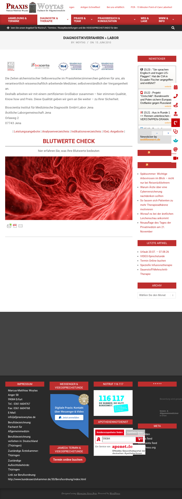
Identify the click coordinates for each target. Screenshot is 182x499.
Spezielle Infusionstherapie (156, 265)
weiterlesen (170, 87)
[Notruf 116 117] (113, 403)
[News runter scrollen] (168, 132)
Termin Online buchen (153, 260)
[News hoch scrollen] (157, 132)
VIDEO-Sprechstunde (152, 256)
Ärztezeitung (158, 165)
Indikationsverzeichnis (86, 131)
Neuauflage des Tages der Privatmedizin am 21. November (155, 227)
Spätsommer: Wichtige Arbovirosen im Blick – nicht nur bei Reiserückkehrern (157, 178)
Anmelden (144, 434)
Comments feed (147, 443)
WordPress (115, 493)
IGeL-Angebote (113, 131)
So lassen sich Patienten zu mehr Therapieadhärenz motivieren (156, 205)
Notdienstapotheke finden (110, 432)
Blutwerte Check (69, 141)
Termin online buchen (67, 459)
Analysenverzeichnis (55, 131)
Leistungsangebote (27, 131)
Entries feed (145, 438)
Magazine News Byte (87, 493)
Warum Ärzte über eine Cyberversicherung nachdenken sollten (153, 192)
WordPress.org (147, 447)
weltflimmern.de (150, 139)
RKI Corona (158, 152)
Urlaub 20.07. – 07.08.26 (154, 251)
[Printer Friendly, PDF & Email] (15, 225)
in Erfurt (169, 413)
